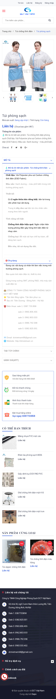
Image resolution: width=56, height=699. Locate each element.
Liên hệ (29, 3)
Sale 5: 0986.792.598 (18, 639)
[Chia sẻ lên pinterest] (21, 147)
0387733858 (28, 416)
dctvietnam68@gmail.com (21, 652)
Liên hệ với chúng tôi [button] (17, 592)
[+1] (25, 147)
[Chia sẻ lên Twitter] (16, 147)
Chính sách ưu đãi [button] (15, 669)
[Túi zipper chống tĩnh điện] (14, 551)
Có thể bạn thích (16, 428)
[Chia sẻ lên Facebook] (11, 147)
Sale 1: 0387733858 (18, 613)
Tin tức (21, 3)
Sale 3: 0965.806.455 (18, 626)
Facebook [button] (10, 678)
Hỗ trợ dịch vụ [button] (13, 661)
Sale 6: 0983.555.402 (18, 645)
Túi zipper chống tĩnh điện (14, 567)
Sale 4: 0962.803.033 (18, 632)
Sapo (34, 694)
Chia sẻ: (5, 147)
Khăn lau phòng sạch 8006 (30, 455)
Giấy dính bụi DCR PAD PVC (30, 474)
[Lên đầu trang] (47, 693)
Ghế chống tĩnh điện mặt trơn (31, 511)
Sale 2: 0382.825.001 (18, 620)
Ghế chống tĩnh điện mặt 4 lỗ (31, 492)
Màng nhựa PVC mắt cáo (29, 436)
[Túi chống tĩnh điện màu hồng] (42, 547)
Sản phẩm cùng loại (19, 533)
